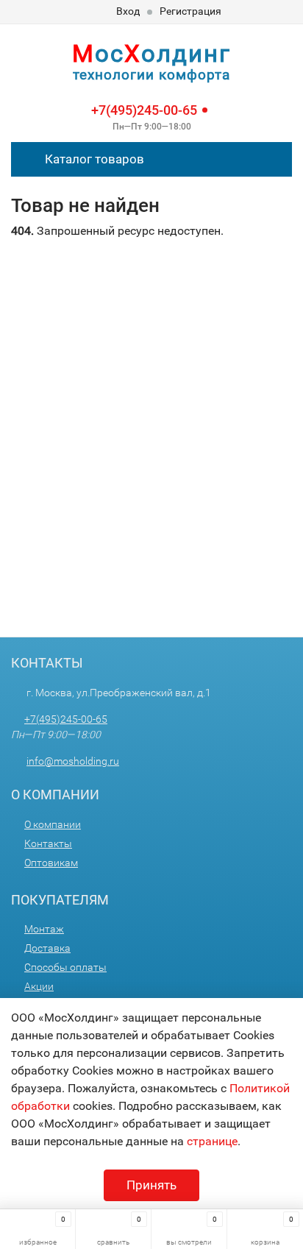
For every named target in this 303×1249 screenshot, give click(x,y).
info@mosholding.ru (72, 761)
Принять (151, 1185)
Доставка (47, 948)
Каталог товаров (93, 159)
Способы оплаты (65, 967)
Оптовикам (51, 862)
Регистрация (190, 11)
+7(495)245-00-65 (144, 110)
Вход (128, 11)
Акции (39, 986)
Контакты (48, 843)
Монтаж (44, 929)
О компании (52, 824)
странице (212, 1141)
